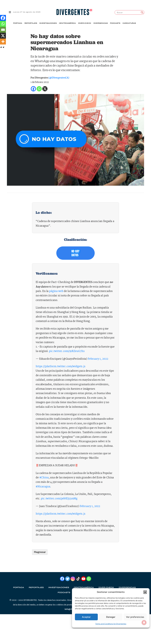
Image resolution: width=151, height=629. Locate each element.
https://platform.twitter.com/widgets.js (60, 366)
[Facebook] (3, 18)
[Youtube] (83, 578)
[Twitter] (67, 578)
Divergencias (100, 23)
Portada (17, 23)
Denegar (110, 617)
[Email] (3, 30)
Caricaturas (129, 23)
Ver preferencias (135, 617)
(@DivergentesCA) (59, 78)
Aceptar (86, 617)
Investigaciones (48, 23)
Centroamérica (67, 23)
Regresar (40, 552)
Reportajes (30, 23)
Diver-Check (84, 23)
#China (44, 478)
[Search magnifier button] (142, 12)
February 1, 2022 (98, 359)
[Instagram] (72, 578)
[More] (3, 41)
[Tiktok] (78, 578)
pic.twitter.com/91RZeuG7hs (67, 351)
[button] (145, 592)
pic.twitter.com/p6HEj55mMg (59, 499)
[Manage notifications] (144, 622)
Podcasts (115, 23)
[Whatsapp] (3, 24)
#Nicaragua (43, 487)
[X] (3, 36)
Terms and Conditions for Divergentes (110, 624)
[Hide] (1, 47)
